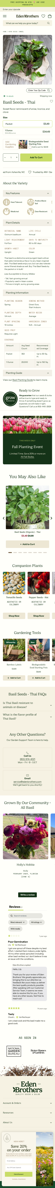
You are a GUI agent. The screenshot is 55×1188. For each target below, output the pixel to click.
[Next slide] (51, 518)
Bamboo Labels (14, 664)
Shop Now (14, 615)
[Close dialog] (51, 1134)
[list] (27, 759)
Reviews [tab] (15, 907)
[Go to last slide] (4, 518)
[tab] (10, 552)
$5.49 (24, 535)
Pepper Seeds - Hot (38, 597)
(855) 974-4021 (27, 759)
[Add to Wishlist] (51, 101)
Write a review (27, 894)
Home (4, 31)
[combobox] (27, 23)
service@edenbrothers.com (27, 781)
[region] (27, 518)
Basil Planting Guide (22, 379)
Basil (21, 31)
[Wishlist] (43, 16)
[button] (4, 16)
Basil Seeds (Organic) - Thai (28, 532)
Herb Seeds (13, 31)
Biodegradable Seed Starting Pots (39, 666)
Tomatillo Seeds (14, 597)
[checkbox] (15, 928)
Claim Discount (18, 1174)
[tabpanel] (27, 970)
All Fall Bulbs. (27, 456)
